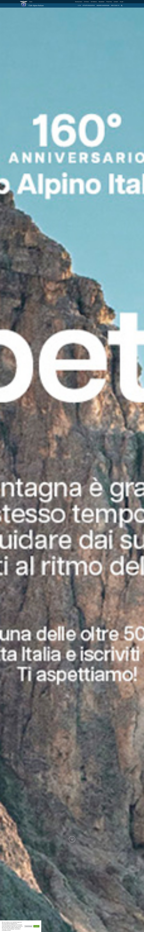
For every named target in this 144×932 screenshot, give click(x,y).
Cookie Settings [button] (28, 926)
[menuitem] (121, 1)
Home (30, 2)
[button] (121, 5)
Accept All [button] (36, 926)
